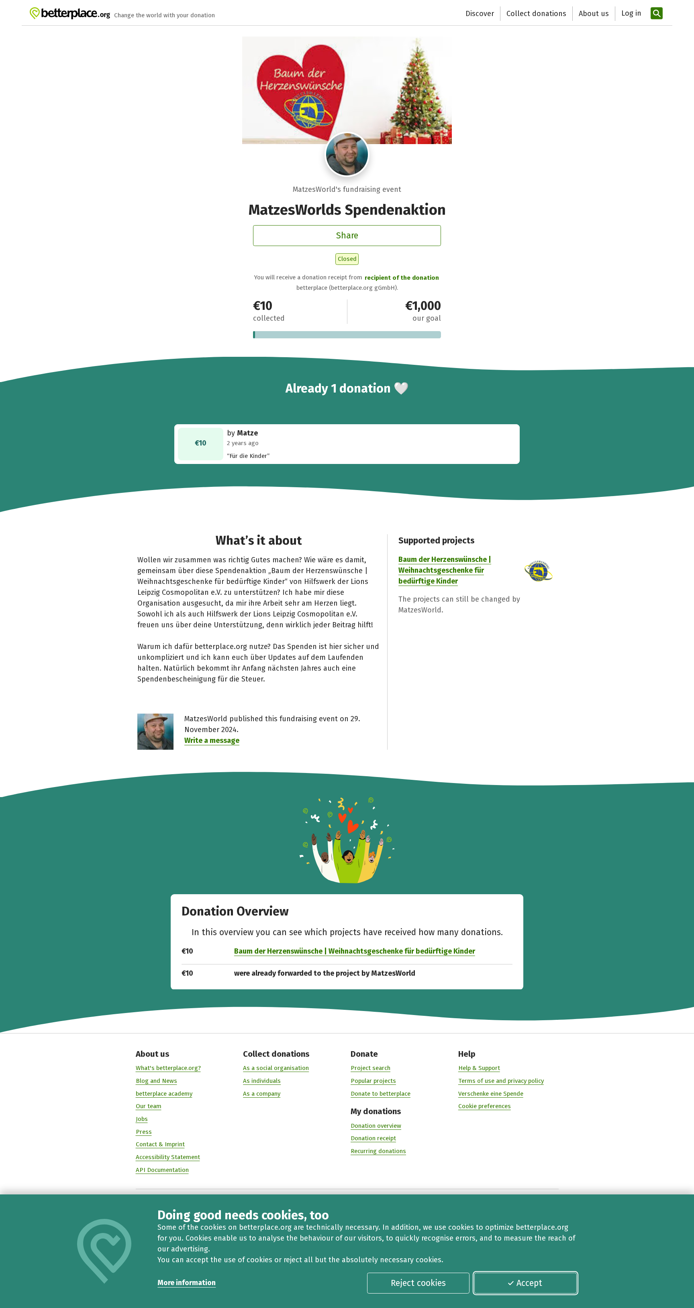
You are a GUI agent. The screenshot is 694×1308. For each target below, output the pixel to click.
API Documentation (162, 1170)
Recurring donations (378, 1151)
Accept (529, 1283)
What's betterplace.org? (168, 1068)
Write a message (211, 740)
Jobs (142, 1119)
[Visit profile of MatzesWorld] (347, 154)
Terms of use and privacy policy (501, 1080)
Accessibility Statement (168, 1157)
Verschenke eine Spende (490, 1093)
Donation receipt (373, 1138)
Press (144, 1131)
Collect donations (536, 13)
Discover (479, 13)
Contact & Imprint (160, 1144)
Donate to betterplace (380, 1093)
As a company (261, 1093)
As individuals (262, 1080)
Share (347, 235)
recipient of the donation (402, 277)
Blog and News (156, 1080)
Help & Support (479, 1068)
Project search (370, 1068)
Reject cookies (418, 1283)
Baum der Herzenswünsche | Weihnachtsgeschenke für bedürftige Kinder (444, 570)
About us (594, 13)
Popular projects (373, 1080)
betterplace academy (164, 1093)
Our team (148, 1106)
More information (186, 1282)
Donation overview (376, 1125)
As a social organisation (276, 1068)
